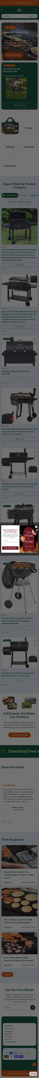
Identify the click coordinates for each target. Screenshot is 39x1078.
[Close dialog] (36, 527)
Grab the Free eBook (10, 548)
